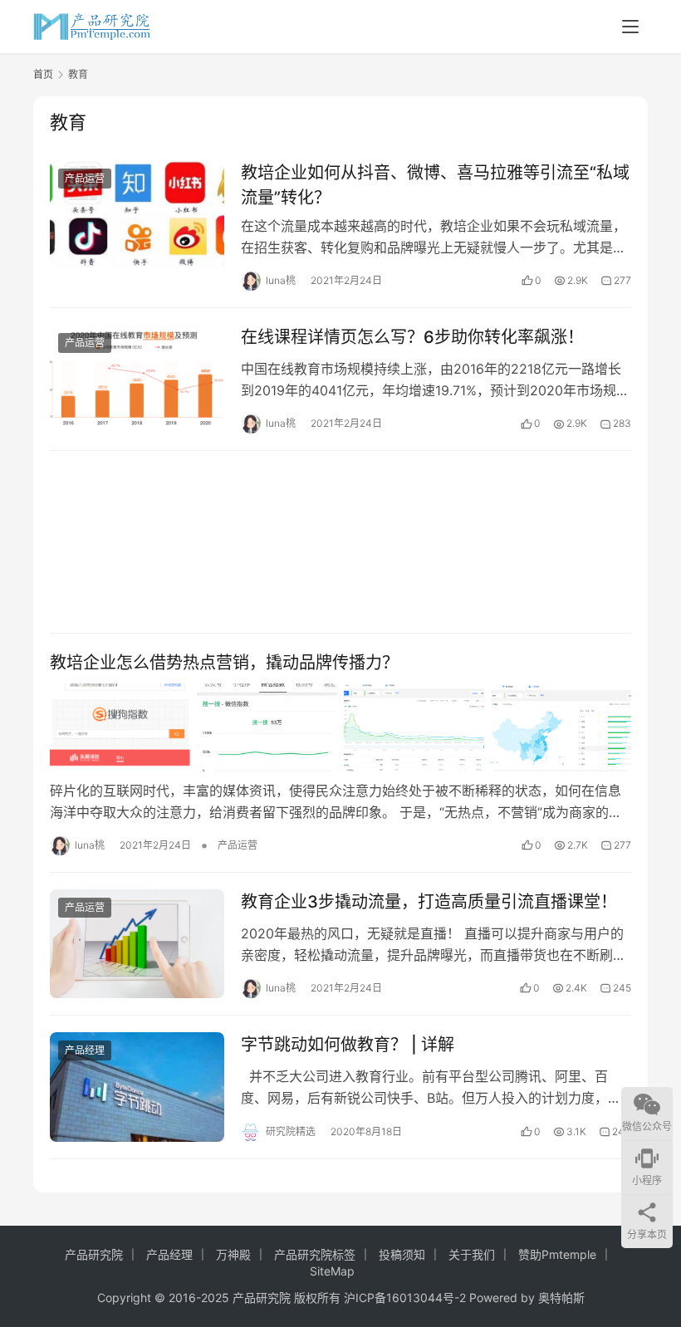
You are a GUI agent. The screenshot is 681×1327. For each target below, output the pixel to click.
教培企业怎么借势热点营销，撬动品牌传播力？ (224, 663)
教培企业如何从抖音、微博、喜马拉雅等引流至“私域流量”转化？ (435, 185)
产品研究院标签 (314, 1254)
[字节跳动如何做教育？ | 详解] (137, 1086)
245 (622, 988)
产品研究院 (94, 1254)
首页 (43, 74)
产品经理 (85, 1050)
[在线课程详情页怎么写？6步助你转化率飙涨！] (137, 379)
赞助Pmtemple (557, 1254)
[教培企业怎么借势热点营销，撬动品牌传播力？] (340, 727)
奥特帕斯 (561, 1297)
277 (622, 280)
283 (622, 423)
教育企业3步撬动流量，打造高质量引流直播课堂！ (429, 902)
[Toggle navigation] (630, 27)
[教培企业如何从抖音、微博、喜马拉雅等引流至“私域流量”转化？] (137, 214)
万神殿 (233, 1254)
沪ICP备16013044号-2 (405, 1297)
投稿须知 (402, 1254)
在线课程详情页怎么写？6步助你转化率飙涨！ (412, 337)
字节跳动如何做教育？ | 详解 (347, 1045)
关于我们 (471, 1254)
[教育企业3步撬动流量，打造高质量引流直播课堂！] (137, 943)
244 (621, 1131)
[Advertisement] (340, 542)
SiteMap (332, 1271)
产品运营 (85, 178)
